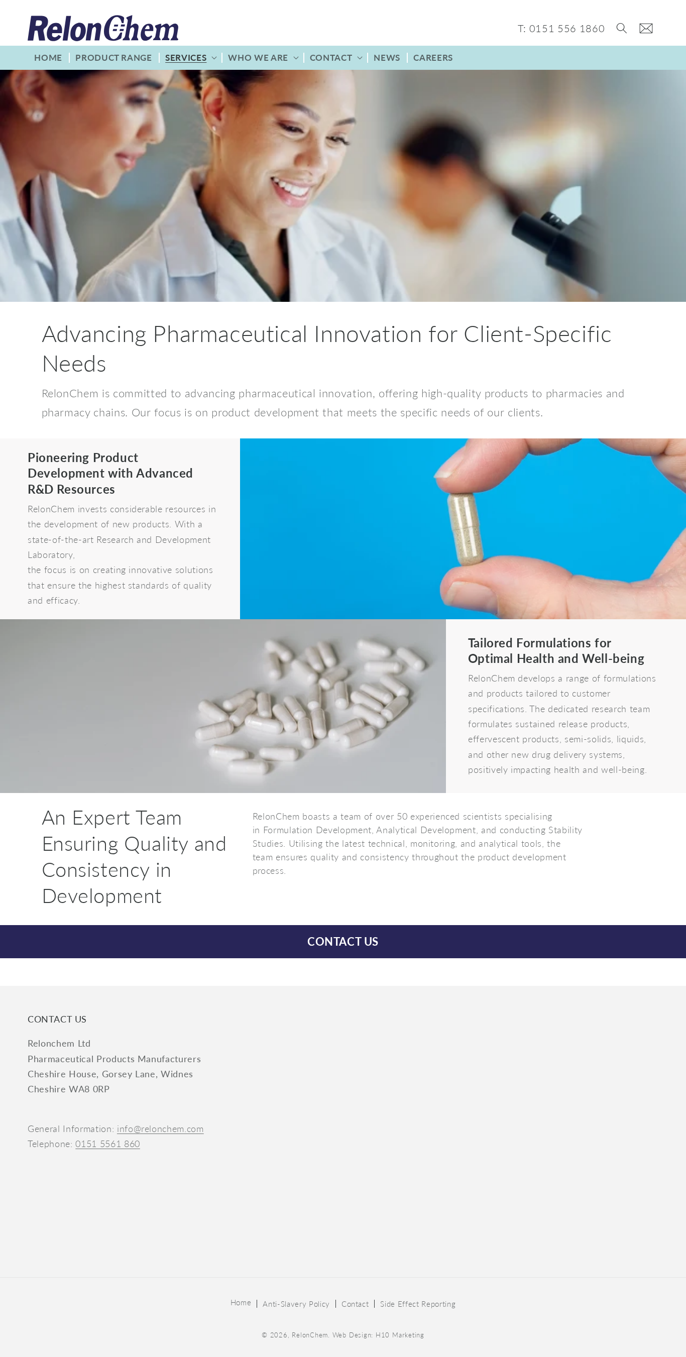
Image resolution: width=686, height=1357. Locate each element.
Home (241, 1302)
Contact (355, 1303)
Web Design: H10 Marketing (378, 1335)
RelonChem (310, 1335)
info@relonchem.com (160, 1128)
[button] (622, 28)
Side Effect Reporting (417, 1303)
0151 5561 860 (107, 1144)
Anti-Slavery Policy (296, 1303)
